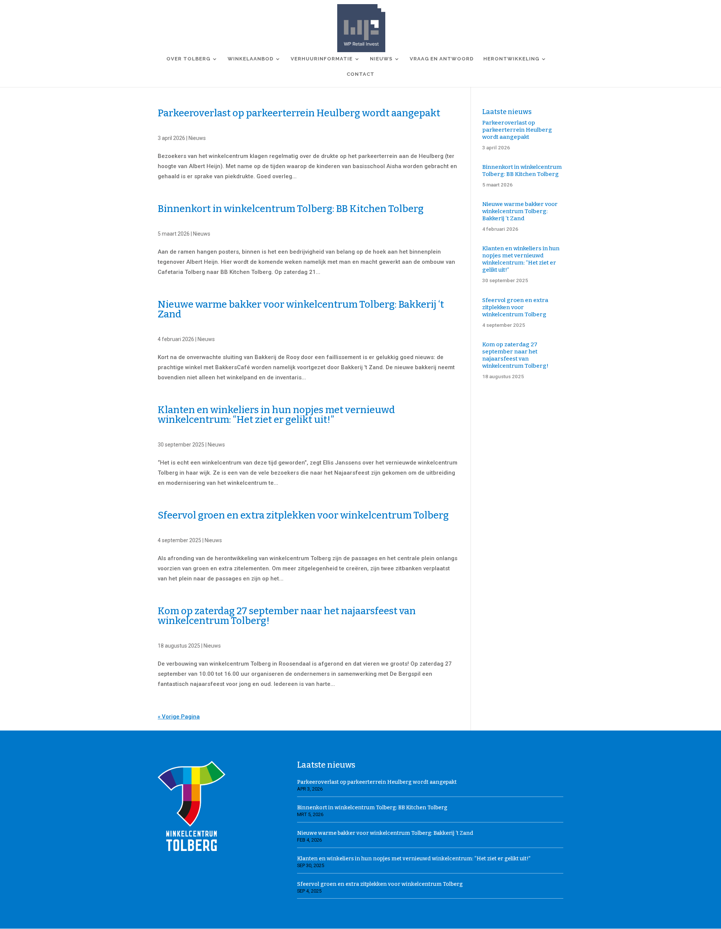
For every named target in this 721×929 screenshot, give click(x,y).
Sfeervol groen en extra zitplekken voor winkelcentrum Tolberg (303, 515)
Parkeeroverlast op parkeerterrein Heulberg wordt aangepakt (299, 113)
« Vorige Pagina (179, 716)
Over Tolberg (188, 59)
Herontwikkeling (511, 59)
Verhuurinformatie (322, 59)
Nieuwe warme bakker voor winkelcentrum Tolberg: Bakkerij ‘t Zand (301, 309)
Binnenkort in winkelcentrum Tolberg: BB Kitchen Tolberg (291, 209)
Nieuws (381, 59)
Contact (360, 74)
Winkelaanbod (250, 59)
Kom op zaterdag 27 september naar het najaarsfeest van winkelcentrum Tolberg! (287, 616)
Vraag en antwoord (442, 59)
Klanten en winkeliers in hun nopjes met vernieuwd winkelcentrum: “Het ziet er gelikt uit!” (276, 414)
